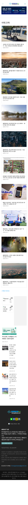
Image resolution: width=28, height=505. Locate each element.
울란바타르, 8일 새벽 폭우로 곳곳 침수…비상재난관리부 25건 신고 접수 (14, 150)
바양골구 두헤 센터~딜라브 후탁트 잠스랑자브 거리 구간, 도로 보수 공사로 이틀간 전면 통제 (14, 177)
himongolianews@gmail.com (18, 466)
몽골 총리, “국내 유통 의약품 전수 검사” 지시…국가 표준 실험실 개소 (13, 229)
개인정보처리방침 (5, 447)
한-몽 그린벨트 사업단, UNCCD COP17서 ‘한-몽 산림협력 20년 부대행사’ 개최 (12, 350)
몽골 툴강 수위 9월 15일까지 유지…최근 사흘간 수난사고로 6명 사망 (14, 97)
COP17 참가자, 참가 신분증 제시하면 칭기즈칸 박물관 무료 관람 (12, 364)
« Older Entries (5, 291)
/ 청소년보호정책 (12, 447)
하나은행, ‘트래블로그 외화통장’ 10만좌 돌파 (9, 338)
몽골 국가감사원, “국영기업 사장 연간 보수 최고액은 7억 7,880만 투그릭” (14, 203)
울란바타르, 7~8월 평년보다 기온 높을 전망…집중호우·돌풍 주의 (14, 282)
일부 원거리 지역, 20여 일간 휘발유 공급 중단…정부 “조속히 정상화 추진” (12, 378)
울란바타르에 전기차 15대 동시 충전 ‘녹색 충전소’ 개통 (12, 392)
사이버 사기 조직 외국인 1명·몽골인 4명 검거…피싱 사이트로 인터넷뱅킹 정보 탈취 (13, 45)
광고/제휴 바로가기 (7, 443)
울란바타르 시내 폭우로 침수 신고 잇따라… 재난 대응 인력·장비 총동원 (14, 124)
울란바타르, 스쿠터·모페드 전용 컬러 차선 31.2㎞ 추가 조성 (13, 256)
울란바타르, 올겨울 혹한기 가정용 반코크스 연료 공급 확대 (14, 71)
